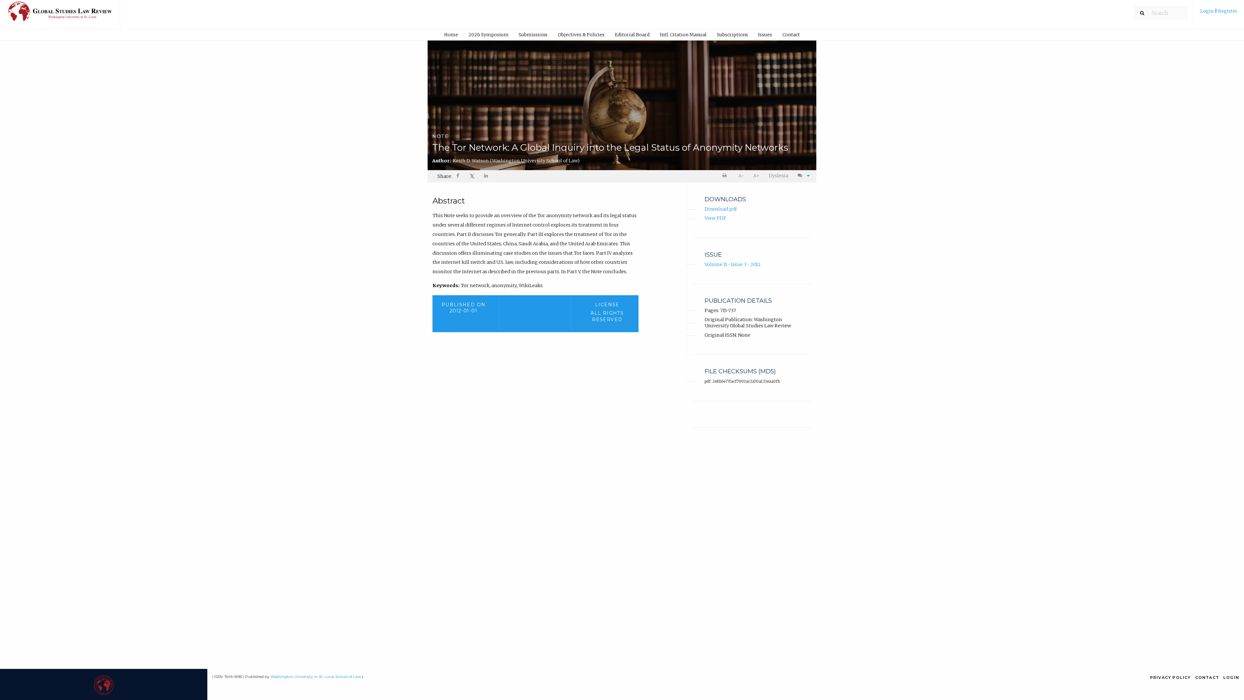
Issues (765, 35)
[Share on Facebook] (458, 176)
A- (741, 176)
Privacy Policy (1170, 677)
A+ (756, 176)
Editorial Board (632, 35)
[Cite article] (802, 175)
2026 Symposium (488, 35)
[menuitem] (1219, 13)
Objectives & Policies (581, 35)
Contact (791, 35)
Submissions (533, 35)
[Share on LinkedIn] (486, 176)
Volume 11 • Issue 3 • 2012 (733, 264)
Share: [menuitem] (444, 176)
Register (1227, 11)
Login (1207, 11)
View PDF (715, 218)
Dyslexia (778, 176)
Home (451, 35)
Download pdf (721, 209)
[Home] (59, 14)
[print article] (726, 175)
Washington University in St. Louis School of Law (316, 676)
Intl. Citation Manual (683, 35)
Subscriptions (732, 35)
